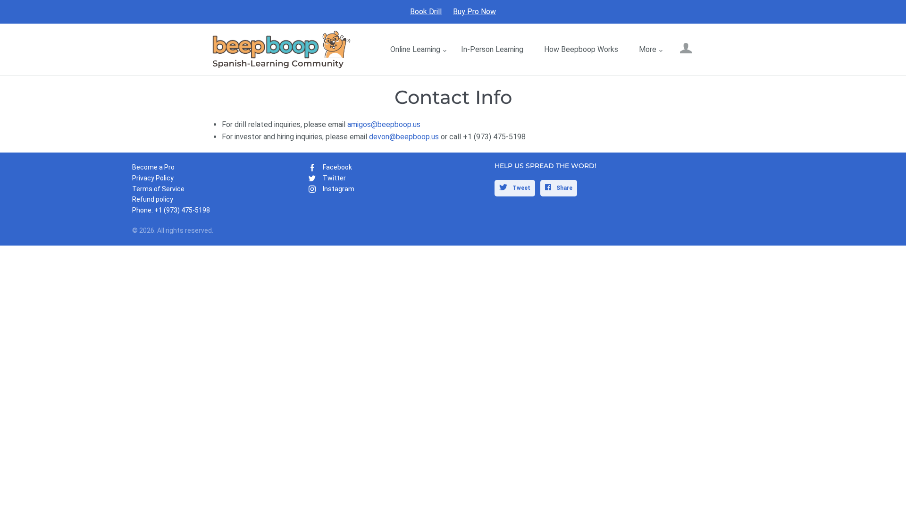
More (647, 49)
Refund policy (152, 199)
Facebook (337, 167)
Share (563, 188)
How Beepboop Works (581, 49)
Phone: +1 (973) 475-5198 (171, 210)
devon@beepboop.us (404, 136)
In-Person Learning (492, 49)
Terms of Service (158, 189)
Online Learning (415, 49)
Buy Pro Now (474, 11)
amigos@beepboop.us (383, 124)
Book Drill (426, 11)
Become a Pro (153, 167)
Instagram (338, 189)
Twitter (334, 178)
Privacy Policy (153, 178)
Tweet (520, 188)
